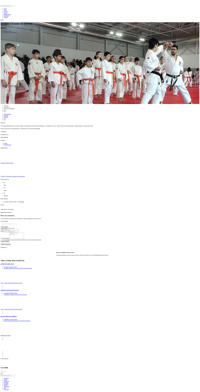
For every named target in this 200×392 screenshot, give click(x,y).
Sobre (5, 10)
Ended (22, 201)
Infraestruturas (7, 14)
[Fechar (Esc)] (1, 371)
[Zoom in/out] (6, 371)
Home (5, 8)
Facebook (6, 378)
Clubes (5, 13)
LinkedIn (6, 384)
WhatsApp (6, 381)
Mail (5, 388)
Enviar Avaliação (5, 241)
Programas (6, 15)
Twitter (5, 379)
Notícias (6, 17)
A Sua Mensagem (5, 238)
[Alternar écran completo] (4, 371)
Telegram (6, 382)
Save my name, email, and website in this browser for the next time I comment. (21, 240)
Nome (2, 230)
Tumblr (5, 385)
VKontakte (6, 386)
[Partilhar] (2, 371)
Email (2, 231)
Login (2, 20)
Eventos (6, 11)
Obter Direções (4, 137)
